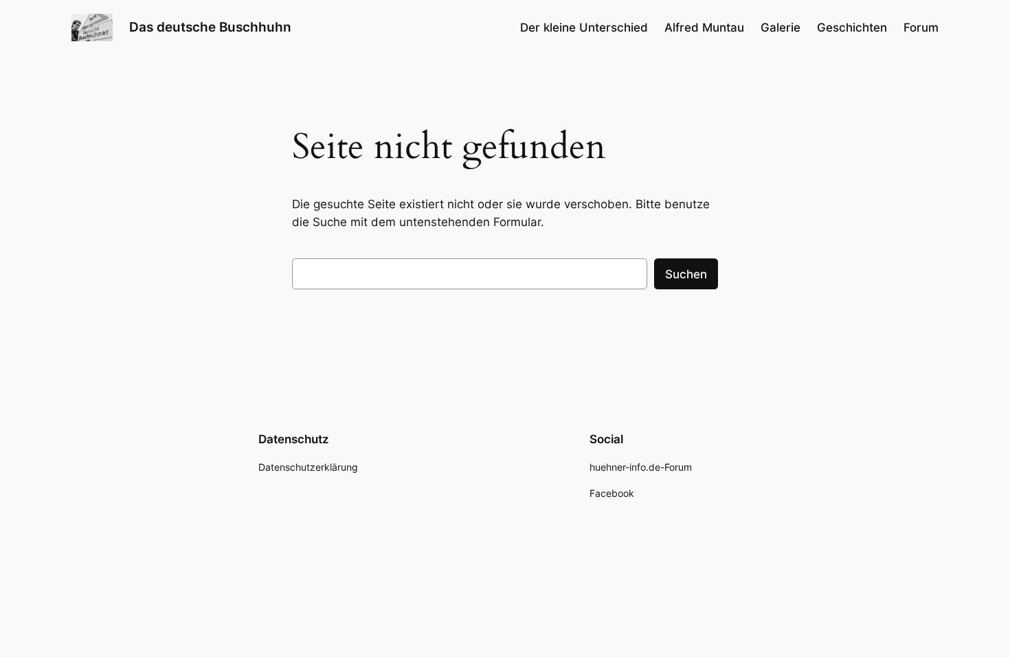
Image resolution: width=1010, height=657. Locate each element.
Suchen (686, 274)
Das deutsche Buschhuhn (210, 27)
